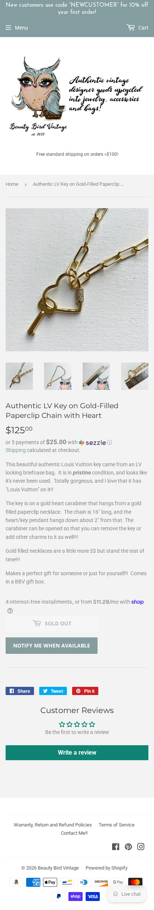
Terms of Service (117, 825)
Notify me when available (51, 645)
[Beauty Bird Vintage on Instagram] (141, 848)
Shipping (16, 450)
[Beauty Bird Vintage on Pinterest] (128, 848)
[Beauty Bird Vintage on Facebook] (116, 848)
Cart (142, 28)
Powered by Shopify (106, 868)
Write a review (77, 752)
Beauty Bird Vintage (58, 868)
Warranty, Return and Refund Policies (53, 825)
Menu (21, 28)
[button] (77, 442)
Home (12, 184)
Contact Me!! (74, 833)
